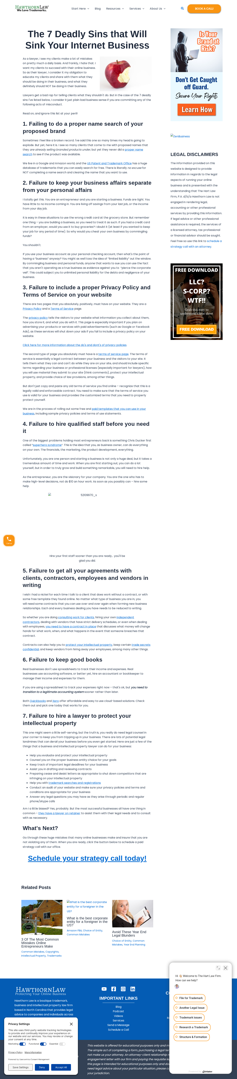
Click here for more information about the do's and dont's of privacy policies (74, 345)
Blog (118, 1007)
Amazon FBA (74, 930)
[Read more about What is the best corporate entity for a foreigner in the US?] (87, 907)
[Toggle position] (218, 968)
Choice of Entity (92, 930)
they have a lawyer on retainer (59, 813)
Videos (118, 1016)
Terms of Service (62, 309)
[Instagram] (123, 989)
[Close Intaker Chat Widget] (225, 968)
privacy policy (38, 318)
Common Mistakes (32, 951)
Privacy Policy (32, 309)
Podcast (118, 1011)
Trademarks (54, 955)
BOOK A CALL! (204, 9)
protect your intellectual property (89, 645)
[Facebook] (113, 989)
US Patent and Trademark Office (109, 163)
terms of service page (113, 354)
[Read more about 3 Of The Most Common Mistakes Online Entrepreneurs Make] (41, 917)
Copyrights (52, 951)
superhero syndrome (47, 445)
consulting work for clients (76, 617)
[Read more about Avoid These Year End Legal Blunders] (132, 913)
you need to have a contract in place (71, 627)
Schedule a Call (118, 1030)
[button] (87, 9)
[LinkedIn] (132, 989)
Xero (55, 701)
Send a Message (118, 1025)
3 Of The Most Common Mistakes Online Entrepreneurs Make (40, 942)
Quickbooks (38, 701)
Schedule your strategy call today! (87, 858)
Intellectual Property (33, 955)
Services (118, 1020)
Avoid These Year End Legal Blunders (129, 933)
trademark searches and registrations (75, 783)
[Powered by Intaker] (207, 1072)
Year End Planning (134, 944)
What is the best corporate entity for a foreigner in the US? (87, 921)
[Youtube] (104, 989)
